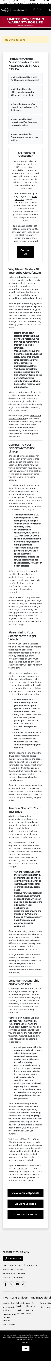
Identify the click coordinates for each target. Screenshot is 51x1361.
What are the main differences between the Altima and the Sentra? (22, 92)
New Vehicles (9, 1303)
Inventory (9, 1297)
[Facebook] (5, 1284)
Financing (33, 1297)
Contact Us (25, 252)
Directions (45, 1307)
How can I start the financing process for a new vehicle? (24, 137)
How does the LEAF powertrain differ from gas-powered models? (24, 122)
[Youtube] (17, 1284)
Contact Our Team (25, 1214)
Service (21, 1297)
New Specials (9, 1324)
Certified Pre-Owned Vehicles (9, 1317)
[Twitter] (11, 1284)
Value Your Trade (25, 1203)
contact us (22, 1168)
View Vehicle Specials (25, 1193)
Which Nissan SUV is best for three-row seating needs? (25, 78)
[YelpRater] (23, 1284)
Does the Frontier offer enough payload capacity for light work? (25, 107)
